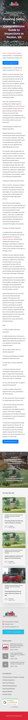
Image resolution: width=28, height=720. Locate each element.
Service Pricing (7, 694)
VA (21, 70)
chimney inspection (8, 239)
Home (4, 53)
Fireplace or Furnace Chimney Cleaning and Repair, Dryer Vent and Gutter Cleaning (14, 13)
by (15, 706)
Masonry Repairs (7, 691)
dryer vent (21, 108)
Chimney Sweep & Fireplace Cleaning (13, 677)
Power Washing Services (10, 686)
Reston (18, 70)
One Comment (21, 41)
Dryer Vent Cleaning (8, 683)
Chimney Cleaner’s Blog (14, 53)
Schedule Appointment (10, 63)
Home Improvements (9, 688)
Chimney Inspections (9, 680)
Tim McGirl (7, 41)
